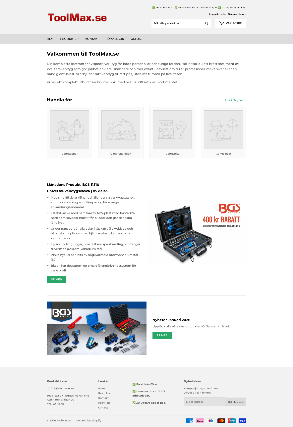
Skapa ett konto (237, 14)
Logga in (214, 14)
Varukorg (233, 23)
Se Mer (56, 279)
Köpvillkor (115, 39)
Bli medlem (236, 401)
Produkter (69, 39)
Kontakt (92, 39)
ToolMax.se (64, 420)
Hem (50, 39)
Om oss (137, 39)
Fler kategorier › (235, 100)
